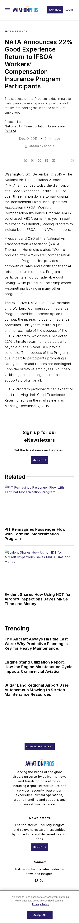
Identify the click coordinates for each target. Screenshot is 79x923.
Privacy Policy (40, 904)
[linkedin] (33, 160)
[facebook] (26, 160)
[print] (72, 160)
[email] (53, 160)
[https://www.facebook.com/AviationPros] (36, 880)
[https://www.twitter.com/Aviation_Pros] (41, 880)
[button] (7, 10)
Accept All (39, 915)
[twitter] (39, 160)
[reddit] (46, 160)
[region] (39, 906)
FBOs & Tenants (16, 31)
